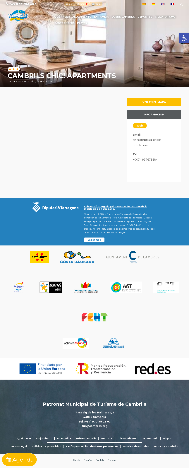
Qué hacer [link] (62, 16)
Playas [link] (82, 22)
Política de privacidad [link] (46, 446)
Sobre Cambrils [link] (123, 16)
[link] (184, 38)
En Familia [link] (101, 16)
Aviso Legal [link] (19, 446)
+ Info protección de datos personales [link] (92, 446)
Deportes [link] (145, 16)
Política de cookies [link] (136, 446)
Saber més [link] (94, 239)
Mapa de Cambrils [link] (166, 446)
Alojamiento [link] (82, 16)
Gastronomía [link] (64, 22)
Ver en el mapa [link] (154, 102)
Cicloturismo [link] (165, 16)
